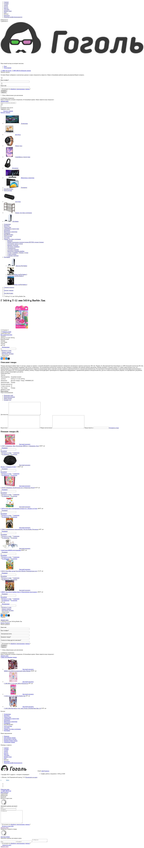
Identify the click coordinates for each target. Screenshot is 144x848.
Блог (5, 12)
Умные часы (18, 145)
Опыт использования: (7, 392)
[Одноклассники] (4, 359)
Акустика (18, 201)
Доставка (6, 9)
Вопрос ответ (8, 11)
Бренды (6, 8)
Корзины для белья (12, 245)
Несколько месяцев (9, 397)
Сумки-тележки (11, 254)
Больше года (7, 400)
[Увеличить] (21, 328)
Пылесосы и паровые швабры (15, 251)
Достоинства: (4, 414)
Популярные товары (10, 737)
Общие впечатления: (46, 428)
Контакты (7, 15)
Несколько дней (8, 395)
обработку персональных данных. (20, 89)
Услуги (6, 6)
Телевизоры (24, 123)
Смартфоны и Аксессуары (22, 157)
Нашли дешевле (6, 352)
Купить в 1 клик (6, 350)
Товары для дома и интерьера (23, 212)
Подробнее (4, 451)
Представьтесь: (89, 428)
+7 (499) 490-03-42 (43, 769)
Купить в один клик (8, 826)
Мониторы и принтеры (27, 177)
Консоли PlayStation (21, 265)
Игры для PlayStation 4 (20, 284)
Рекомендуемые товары (10, 740)
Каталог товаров (8, 111)
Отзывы (6, 3)
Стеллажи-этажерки (13, 249)
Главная (6, 2)
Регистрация (7, 67)
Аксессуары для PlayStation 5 (15, 276)
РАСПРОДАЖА (8, 189)
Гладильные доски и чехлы (15, 243)
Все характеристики (6, 334)
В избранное (5, 454)
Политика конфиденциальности (13, 17)
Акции (6, 5)
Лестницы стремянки (13, 246)
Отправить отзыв (114, 428)
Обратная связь (5, 789)
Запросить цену (6, 845)
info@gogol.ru (45, 771)
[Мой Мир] (6, 359)
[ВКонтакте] (2, 359)
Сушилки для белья (12, 255)
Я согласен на (16, 89)
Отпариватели (11, 248)
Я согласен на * (16, 824)
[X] (9, 359)
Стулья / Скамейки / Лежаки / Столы (17, 252)
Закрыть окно (4, 101)
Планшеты (24, 187)
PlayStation (15, 221)
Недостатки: (4, 428)
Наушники (15, 168)
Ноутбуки (18, 134)
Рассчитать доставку (8, 353)
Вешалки (9, 240)
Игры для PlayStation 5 (20, 274)
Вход (5, 66)
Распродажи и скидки (10, 739)
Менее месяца (8, 398)
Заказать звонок (26, 70)
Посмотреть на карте (31, 777)
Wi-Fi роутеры (8, 190)
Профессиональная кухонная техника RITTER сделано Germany (25, 242)
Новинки (6, 736)
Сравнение (16, 452)
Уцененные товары (9, 742)
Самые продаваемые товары (9, 657)
